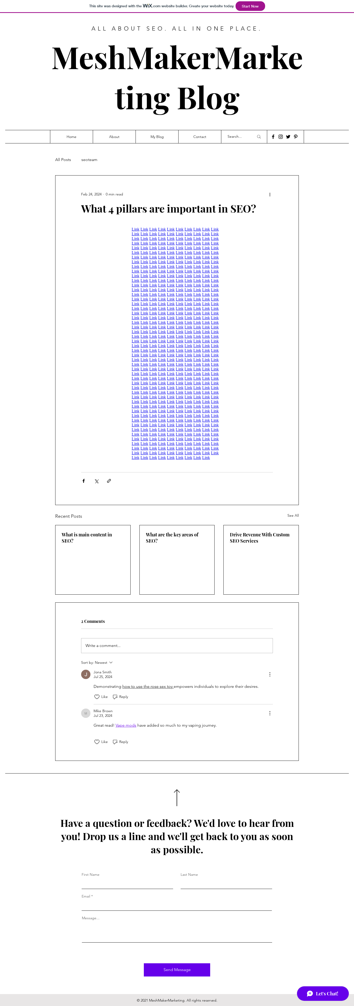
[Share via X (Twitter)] (96, 480)
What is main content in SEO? (87, 537)
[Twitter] (288, 137)
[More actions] (270, 194)
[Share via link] (109, 480)
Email (86, 896)
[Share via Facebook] (83, 480)
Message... (91, 918)
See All (293, 515)
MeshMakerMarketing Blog (177, 77)
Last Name (189, 874)
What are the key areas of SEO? (172, 537)
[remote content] (177, 343)
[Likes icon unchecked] (97, 697)
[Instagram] (281, 137)
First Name (91, 874)
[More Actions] (270, 674)
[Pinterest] (296, 137)
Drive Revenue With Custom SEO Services (259, 537)
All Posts (63, 159)
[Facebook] (273, 137)
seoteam (89, 159)
